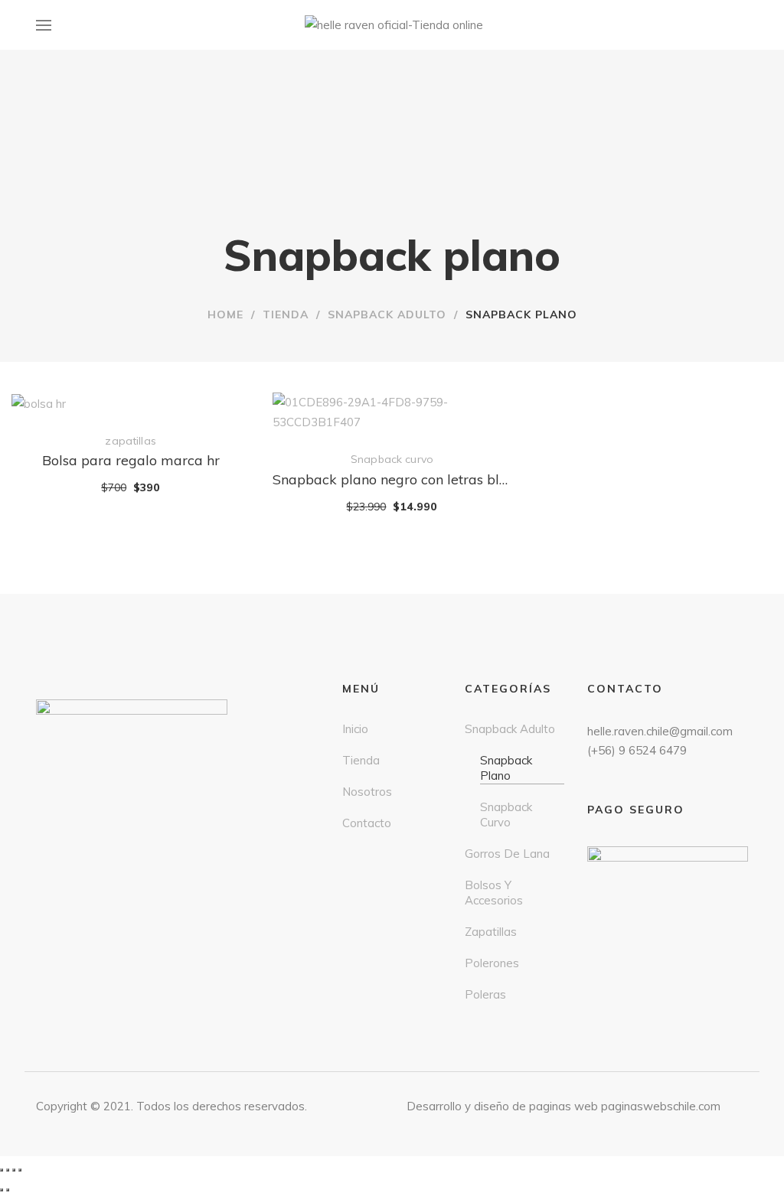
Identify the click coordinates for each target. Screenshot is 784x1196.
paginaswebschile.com (660, 1106)
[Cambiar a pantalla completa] (13, 1170)
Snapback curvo (392, 459)
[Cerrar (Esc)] (1, 1170)
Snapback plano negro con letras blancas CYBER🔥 (392, 479)
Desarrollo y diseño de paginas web (502, 1106)
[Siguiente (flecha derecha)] (7, 1189)
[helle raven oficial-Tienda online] (394, 25)
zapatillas (130, 441)
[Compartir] (7, 1170)
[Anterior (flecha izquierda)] (1, 1189)
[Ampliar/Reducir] (19, 1170)
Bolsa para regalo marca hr (131, 460)
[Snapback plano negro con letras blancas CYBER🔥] (392, 403)
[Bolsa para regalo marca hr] (130, 403)
